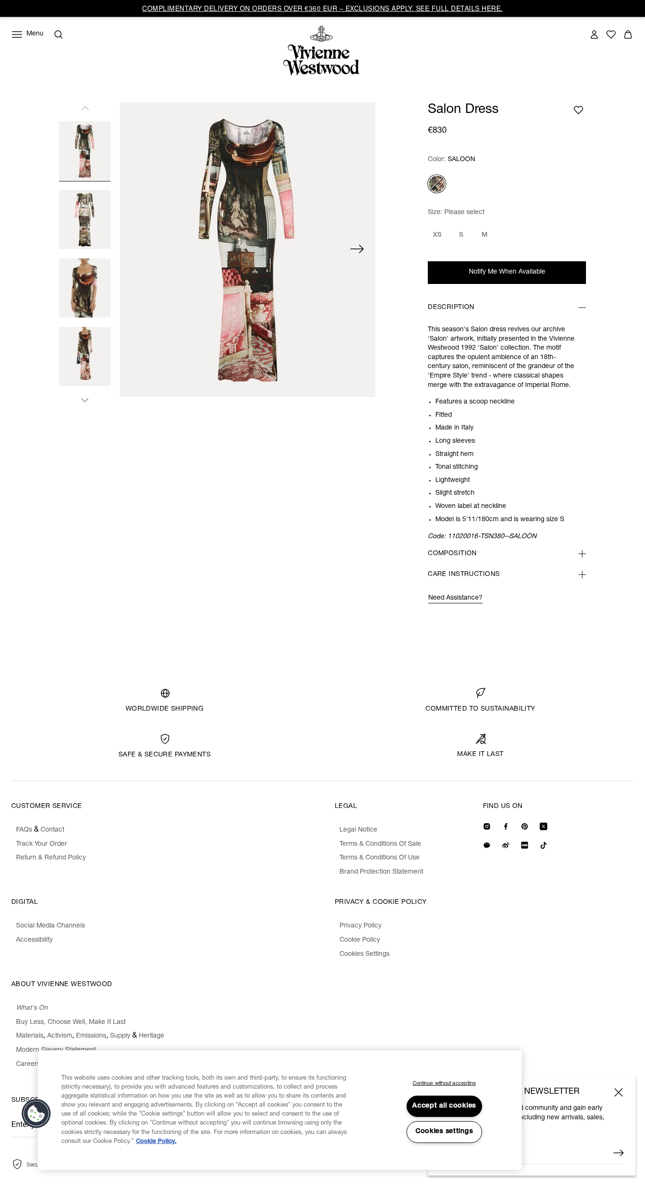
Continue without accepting (444, 1083)
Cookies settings (444, 1131)
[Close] (618, 1092)
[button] (36, 1114)
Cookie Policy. (156, 1142)
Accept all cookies (444, 1106)
